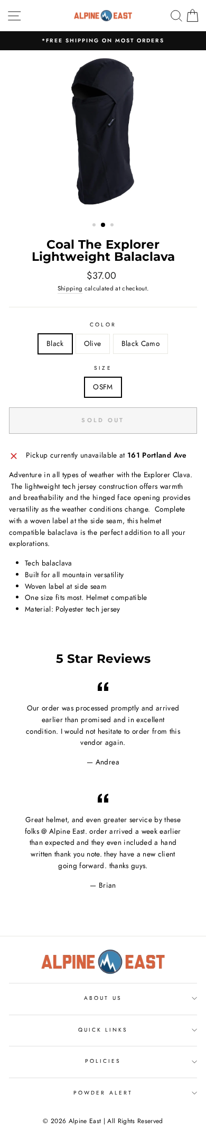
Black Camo (140, 343)
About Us (102, 998)
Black (55, 343)
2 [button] (103, 225)
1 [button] (95, 226)
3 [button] (113, 226)
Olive (92, 343)
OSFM (103, 386)
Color (103, 325)
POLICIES (103, 1061)
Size (102, 368)
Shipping (70, 288)
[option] (103, 41)
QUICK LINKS (103, 1030)
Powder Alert (103, 1093)
